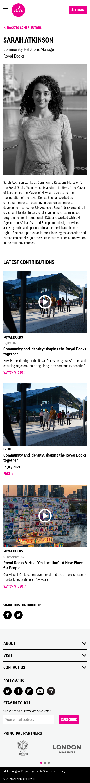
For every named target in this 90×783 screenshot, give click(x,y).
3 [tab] (49, 763)
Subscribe (69, 719)
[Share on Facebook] (7, 614)
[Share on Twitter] (18, 614)
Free (7, 473)
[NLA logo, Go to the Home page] (18, 10)
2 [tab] (45, 763)
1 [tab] (41, 763)
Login (79, 10)
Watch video (13, 372)
